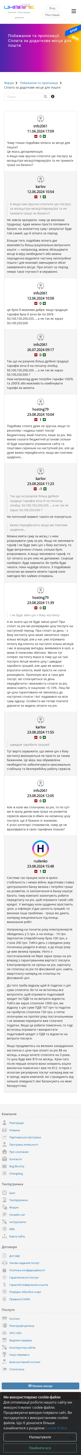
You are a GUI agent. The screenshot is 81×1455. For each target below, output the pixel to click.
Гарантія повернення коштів (28, 1285)
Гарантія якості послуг (24, 1277)
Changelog (16, 1173)
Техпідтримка (18, 1200)
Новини (14, 1130)
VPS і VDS (15, 1333)
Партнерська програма (25, 1137)
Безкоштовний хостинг (25, 1362)
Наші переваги (19, 1355)
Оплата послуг (42, 1386)
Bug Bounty (16, 1166)
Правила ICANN (19, 1299)
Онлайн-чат (17, 1215)
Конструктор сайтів (22, 1348)
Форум (14, 1207)
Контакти (15, 1159)
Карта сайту (17, 1236)
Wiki (12, 1229)
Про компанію (19, 1152)
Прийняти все (40, 1447)
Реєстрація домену (21, 1326)
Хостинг (14, 1319)
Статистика (16, 1369)
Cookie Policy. (56, 1428)
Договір (14, 1256)
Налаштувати (40, 1436)
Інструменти (17, 1222)
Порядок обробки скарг (25, 1292)
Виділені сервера (20, 1340)
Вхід (52, 8)
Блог (12, 1193)
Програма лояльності (23, 1144)
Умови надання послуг (24, 1263)
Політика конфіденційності (27, 1270)
